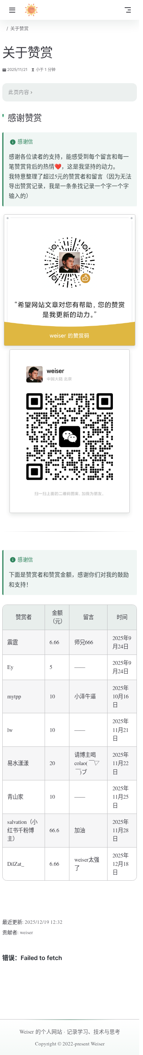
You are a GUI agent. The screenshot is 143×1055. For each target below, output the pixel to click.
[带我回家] (33, 10)
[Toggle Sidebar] (13, 10)
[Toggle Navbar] (127, 10)
